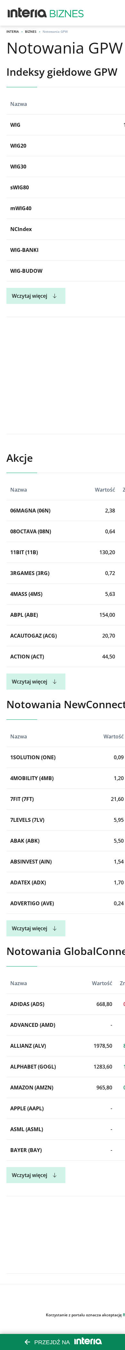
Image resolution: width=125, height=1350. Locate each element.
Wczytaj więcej (29, 295)
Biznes (31, 31)
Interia (12, 31)
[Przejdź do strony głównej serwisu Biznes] (67, 13)
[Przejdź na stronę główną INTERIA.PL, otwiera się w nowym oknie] (27, 13)
